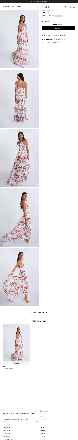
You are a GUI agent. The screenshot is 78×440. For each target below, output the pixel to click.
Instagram (43, 430)
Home (43, 10)
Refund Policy (7, 436)
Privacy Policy (24, 419)
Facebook (42, 433)
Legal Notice (6, 430)
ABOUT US (43, 414)
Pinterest (42, 436)
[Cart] (74, 6)
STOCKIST (43, 420)
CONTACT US (43, 417)
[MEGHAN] (16, 344)
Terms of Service (7, 439)
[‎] (36, 422)
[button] (9, 7)
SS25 (48, 10)
